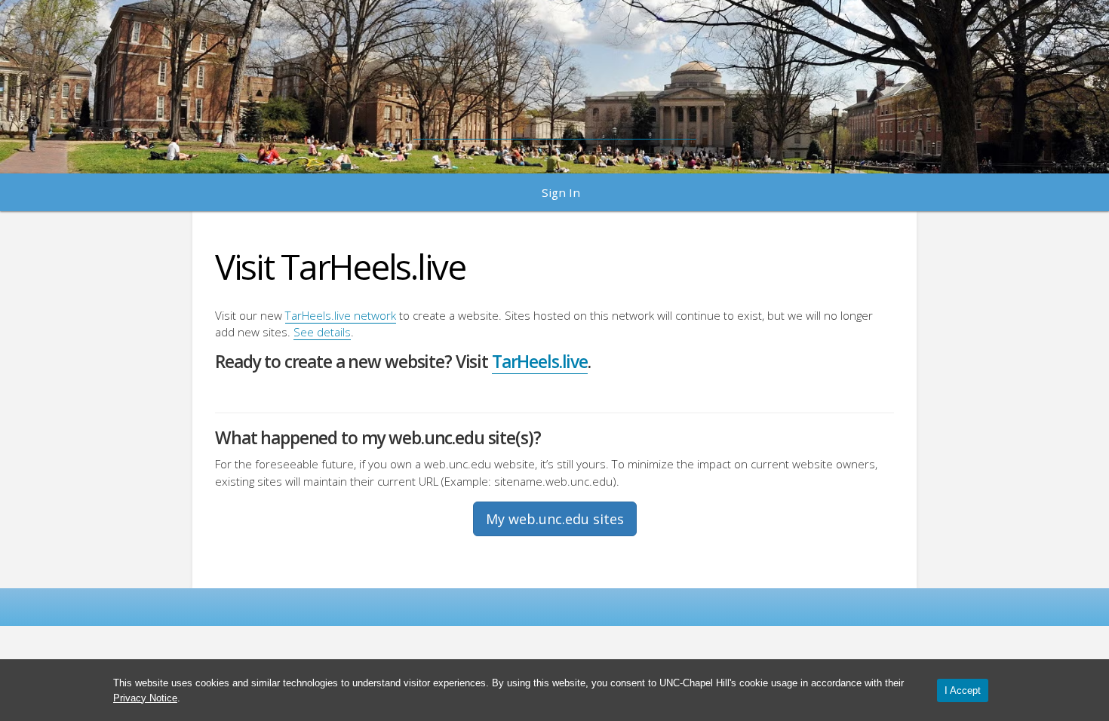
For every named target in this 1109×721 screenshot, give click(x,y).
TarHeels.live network (340, 315)
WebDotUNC (554, 79)
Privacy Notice (145, 698)
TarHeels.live (540, 361)
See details (322, 331)
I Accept (963, 690)
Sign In (561, 192)
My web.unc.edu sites (555, 519)
